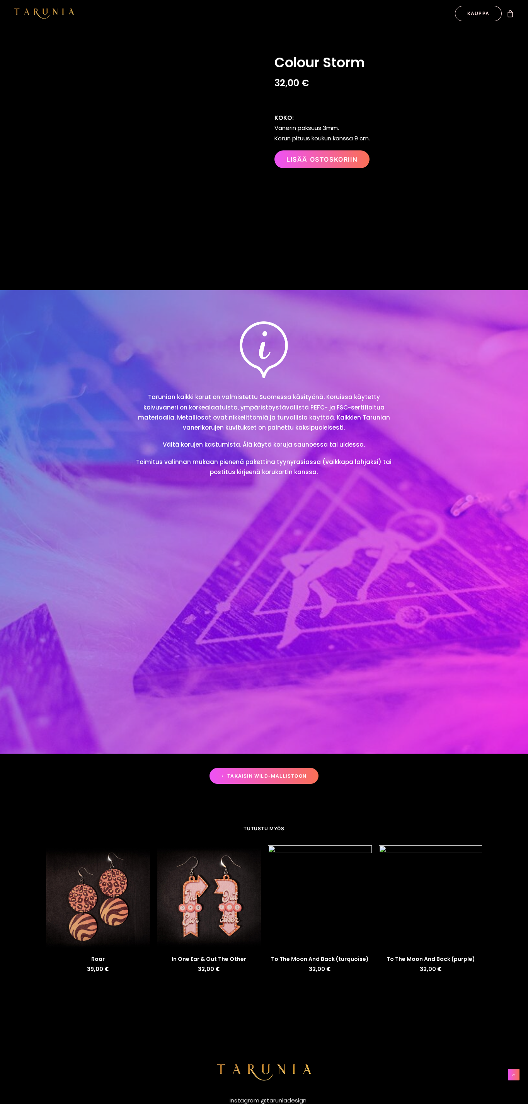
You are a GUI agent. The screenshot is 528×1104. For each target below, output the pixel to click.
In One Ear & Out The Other (209, 959)
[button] (98, 897)
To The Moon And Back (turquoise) (320, 959)
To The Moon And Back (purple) (431, 959)
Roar (98, 959)
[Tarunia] (44, 13)
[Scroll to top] (513, 1074)
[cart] (510, 13)
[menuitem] (476, 13)
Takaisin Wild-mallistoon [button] (267, 776)
